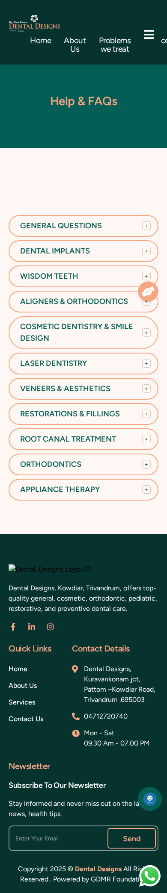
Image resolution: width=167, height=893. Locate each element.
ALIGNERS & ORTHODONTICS (84, 301)
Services (22, 702)
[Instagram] (50, 626)
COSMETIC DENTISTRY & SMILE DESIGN (84, 332)
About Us (75, 44)
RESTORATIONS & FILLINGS (84, 414)
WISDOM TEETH (84, 276)
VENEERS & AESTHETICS (84, 388)
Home (40, 40)
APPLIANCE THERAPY (84, 489)
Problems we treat (115, 44)
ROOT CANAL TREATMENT (84, 439)
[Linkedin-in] (31, 626)
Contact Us (26, 719)
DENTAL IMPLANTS (84, 251)
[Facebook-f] (13, 626)
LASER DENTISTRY (84, 363)
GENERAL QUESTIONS (84, 225)
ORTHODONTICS (84, 464)
